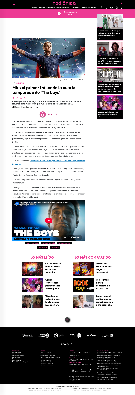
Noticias (34, 7)
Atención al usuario (46, 352)
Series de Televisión (49, 243)
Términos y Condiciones (47, 365)
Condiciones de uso (74, 379)
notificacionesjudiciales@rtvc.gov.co (107, 374)
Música (41, 7)
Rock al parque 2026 (29, 274)
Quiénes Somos (16, 352)
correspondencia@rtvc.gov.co (105, 358)
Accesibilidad (72, 381)
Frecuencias (92, 7)
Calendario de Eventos (79, 7)
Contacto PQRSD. (112, 360)
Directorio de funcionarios (48, 362)
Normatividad (16, 357)
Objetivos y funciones (18, 355)
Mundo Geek (50, 7)
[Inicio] (64, 2)
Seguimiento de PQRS (103, 366)
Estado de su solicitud (47, 363)
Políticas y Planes (17, 358)
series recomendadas (65, 243)
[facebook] (13, 98)
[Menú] (14, 4)
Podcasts (66, 7)
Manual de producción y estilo (20, 362)
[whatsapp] (21, 98)
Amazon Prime (55, 247)
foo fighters (78, 291)
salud (76, 307)
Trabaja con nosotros (46, 354)
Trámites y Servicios (46, 360)
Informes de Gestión (18, 360)
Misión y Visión (16, 354)
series (100, 81)
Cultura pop (78, 274)
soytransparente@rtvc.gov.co (105, 379)
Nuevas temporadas (33, 243)
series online (43, 247)
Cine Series (20, 83)
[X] (17, 98)
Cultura (58, 7)
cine (100, 55)
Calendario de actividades (48, 355)
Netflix (100, 27)
